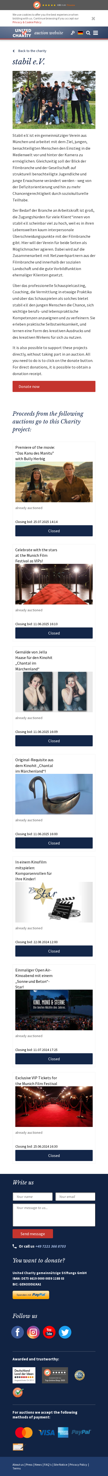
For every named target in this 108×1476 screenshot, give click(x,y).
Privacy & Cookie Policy (27, 22)
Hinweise (71, 5)
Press (29, 1464)
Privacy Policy (78, 1464)
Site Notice (60, 1464)
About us (18, 1464)
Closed (54, 530)
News (38, 1464)
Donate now (29, 386)
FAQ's (47, 1464)
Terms (17, 1468)
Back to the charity (32, 50)
